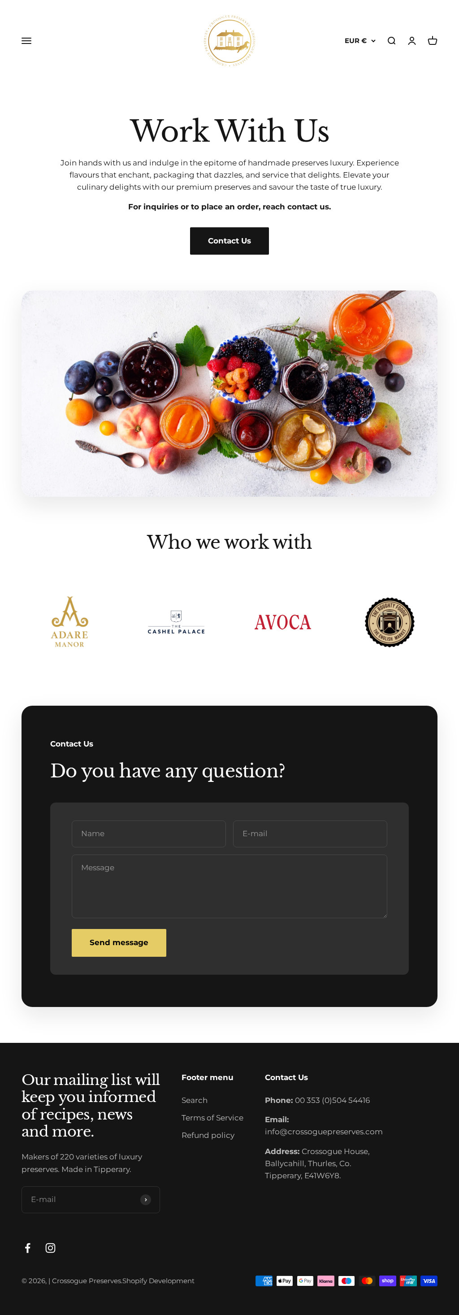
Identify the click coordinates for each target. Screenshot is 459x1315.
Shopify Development (158, 1280)
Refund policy (208, 1135)
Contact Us (229, 240)
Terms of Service (212, 1117)
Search (195, 1100)
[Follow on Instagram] (50, 1248)
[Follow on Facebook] (28, 1248)
